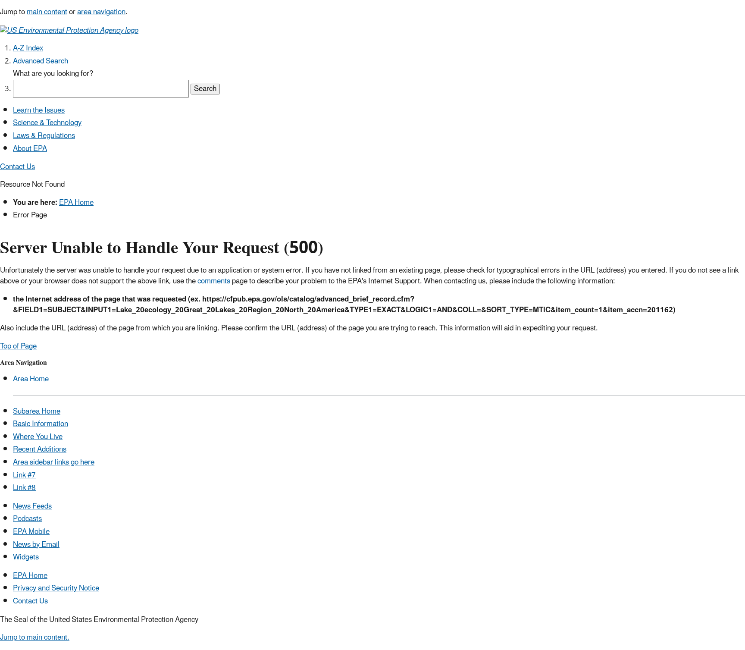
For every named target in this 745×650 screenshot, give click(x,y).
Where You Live (38, 437)
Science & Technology (47, 123)
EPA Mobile (31, 532)
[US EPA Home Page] (69, 30)
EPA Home (76, 202)
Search (205, 89)
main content (47, 12)
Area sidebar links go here (53, 462)
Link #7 (24, 475)
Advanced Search (40, 61)
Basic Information (40, 424)
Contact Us (17, 167)
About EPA (30, 149)
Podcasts (27, 519)
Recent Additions (39, 449)
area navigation (101, 12)
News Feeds (32, 506)
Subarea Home (36, 411)
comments (213, 281)
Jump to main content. (34, 637)
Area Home (31, 379)
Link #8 (24, 488)
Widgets (26, 557)
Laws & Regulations (44, 136)
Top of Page (18, 346)
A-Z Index (28, 48)
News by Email (36, 545)
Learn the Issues (39, 110)
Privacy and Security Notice (56, 588)
